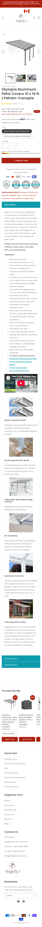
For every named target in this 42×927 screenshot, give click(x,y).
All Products (9, 805)
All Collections (10, 810)
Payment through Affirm (14, 777)
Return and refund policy (14, 764)
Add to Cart (9, 739)
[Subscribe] (34, 895)
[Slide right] (39, 51)
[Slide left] (3, 51)
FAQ (6, 768)
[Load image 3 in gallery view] (31, 78)
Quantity (5, 141)
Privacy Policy (10, 782)
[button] (2, 17)
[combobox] (10, 734)
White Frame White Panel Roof (17, 136)
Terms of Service (11, 786)
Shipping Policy (10, 759)
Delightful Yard (24, 923)
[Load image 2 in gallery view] (21, 78)
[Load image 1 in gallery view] (10, 78)
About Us (8, 819)
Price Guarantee (11, 773)
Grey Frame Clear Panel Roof (17, 131)
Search (7, 801)
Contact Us (9, 814)
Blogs (6, 824)
